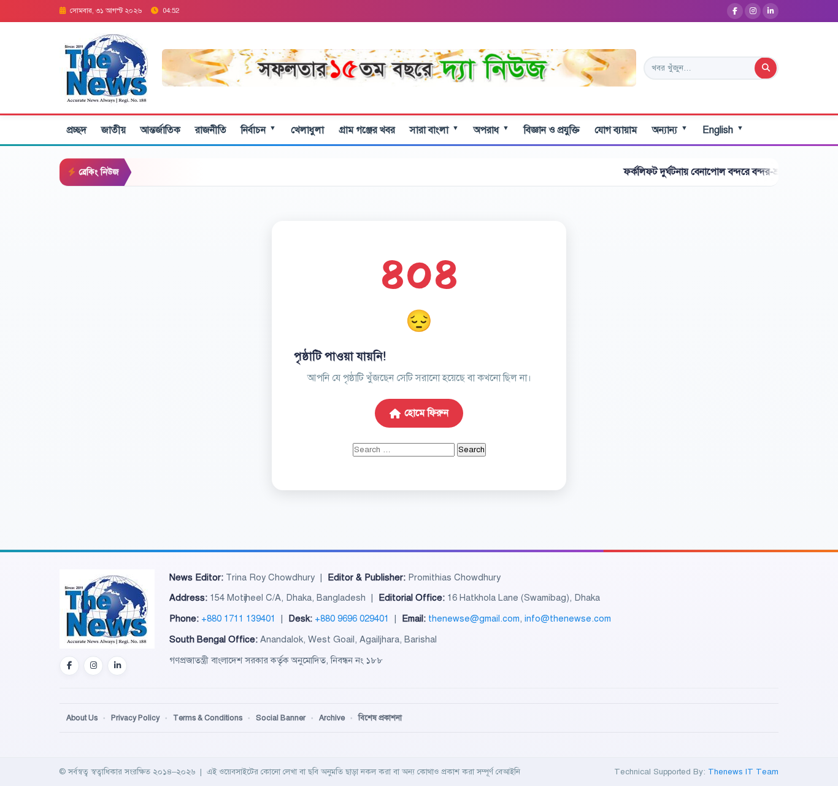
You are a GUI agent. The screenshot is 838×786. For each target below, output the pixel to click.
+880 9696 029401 (352, 618)
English (723, 129)
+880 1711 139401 (238, 618)
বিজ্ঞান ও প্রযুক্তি (552, 130)
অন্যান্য (670, 129)
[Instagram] (753, 11)
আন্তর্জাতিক (160, 130)
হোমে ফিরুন (426, 413)
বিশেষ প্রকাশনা (380, 718)
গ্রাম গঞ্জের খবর (367, 130)
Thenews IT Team (743, 771)
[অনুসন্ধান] (766, 68)
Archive (332, 718)
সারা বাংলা (434, 129)
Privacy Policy (135, 718)
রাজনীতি (210, 130)
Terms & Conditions (207, 718)
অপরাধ (491, 129)
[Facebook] (735, 11)
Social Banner (281, 718)
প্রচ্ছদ (76, 130)
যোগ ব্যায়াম (615, 130)
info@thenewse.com (568, 618)
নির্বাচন (258, 129)
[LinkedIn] (770, 11)
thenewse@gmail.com (474, 618)
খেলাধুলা (307, 130)
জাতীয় (113, 130)
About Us (82, 718)
